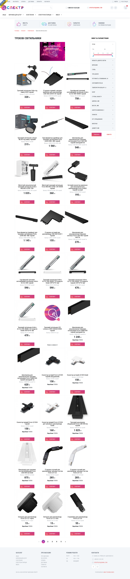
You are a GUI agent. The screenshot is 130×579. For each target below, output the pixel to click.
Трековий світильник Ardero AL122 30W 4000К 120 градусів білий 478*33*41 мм (52, 281)
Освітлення (30, 15)
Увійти (116, 1)
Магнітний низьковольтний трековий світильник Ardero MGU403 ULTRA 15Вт (27, 186)
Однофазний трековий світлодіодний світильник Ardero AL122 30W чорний (27, 281)
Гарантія (39, 1)
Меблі (58, 15)
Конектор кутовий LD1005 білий (77, 375)
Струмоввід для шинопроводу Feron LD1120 (78, 517)
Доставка (31, 1)
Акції (4, 15)
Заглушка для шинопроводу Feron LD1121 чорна (27, 517)
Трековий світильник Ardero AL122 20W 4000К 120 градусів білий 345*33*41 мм (27, 328)
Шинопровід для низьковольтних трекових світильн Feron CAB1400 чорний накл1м (77, 234)
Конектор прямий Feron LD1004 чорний (27, 423)
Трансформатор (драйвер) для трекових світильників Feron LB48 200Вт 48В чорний (52, 139)
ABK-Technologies (109, 572)
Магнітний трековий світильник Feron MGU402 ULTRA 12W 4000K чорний (52, 186)
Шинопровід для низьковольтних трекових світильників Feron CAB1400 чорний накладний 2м (77, 140)
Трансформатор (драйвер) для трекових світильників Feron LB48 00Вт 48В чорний (27, 234)
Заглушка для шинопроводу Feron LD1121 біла (52, 517)
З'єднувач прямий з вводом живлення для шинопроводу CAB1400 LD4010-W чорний (52, 92)
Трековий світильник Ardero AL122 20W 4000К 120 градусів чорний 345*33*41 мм (77, 281)
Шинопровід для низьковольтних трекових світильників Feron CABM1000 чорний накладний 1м (27, 377)
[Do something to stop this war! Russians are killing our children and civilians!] (4, 4)
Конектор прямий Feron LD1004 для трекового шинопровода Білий (52, 423)
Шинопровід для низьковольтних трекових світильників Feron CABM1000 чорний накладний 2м (77, 329)
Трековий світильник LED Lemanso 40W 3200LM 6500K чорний (52, 328)
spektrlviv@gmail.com (95, 7)
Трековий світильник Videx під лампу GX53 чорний (27, 91)
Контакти (47, 1)
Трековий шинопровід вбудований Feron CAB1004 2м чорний (77, 423)
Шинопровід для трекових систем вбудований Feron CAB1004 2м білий (27, 471)
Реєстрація (124, 1)
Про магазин (45, 556)
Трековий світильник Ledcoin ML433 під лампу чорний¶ (27, 138)
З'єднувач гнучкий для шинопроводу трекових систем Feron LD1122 (52, 471)
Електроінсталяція (44, 15)
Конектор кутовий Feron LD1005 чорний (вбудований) (52, 375)
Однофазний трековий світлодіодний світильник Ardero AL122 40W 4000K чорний (77, 92)
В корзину (27, 107)
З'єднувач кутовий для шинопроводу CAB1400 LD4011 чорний (52, 234)
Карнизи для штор (15, 15)
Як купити (15, 1)
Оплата (23, 1)
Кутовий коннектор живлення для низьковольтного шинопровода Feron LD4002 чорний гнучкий (77, 187)
